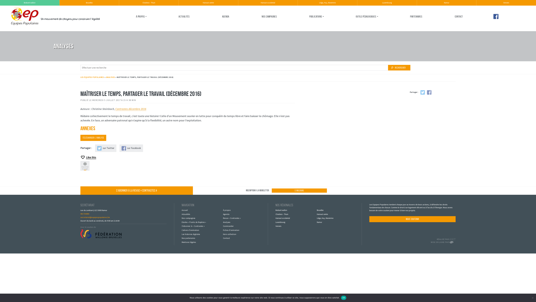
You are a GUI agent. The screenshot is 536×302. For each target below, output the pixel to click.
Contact (459, 16)
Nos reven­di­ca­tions (144, 28)
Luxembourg (387, 3)
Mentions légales (189, 242)
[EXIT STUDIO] (452, 239)
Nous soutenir (412, 219)
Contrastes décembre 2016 (130, 109)
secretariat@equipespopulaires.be (95, 217)
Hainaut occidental (268, 3)
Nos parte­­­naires (188, 238)
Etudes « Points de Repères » (194, 222)
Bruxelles (89, 3)
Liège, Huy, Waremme (327, 3)
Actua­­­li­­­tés (184, 16)
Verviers (506, 3)
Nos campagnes (269, 16)
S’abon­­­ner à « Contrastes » (193, 226)
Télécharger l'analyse (93, 137)
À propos (140, 16)
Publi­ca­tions (315, 16)
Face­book (495, 16)
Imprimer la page (85, 168)
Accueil (185, 210)
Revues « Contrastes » (319, 22)
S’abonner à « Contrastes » (136, 190)
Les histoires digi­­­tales (191, 234)
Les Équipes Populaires (92, 77)
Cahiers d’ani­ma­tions (365, 22)
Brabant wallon (29, 3)
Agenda (225, 16)
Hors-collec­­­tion (229, 234)
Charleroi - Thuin (149, 3)
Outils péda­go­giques (366, 16)
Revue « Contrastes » (232, 218)
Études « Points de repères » (317, 30)
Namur (446, 3)
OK (343, 298)
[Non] (532, 297)
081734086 (84, 214)
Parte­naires (416, 16)
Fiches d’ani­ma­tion (364, 28)
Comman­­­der (228, 226)
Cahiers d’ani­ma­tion (190, 230)
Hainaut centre (208, 3)
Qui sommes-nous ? (144, 22)
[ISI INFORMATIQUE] (452, 242)
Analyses (110, 77)
